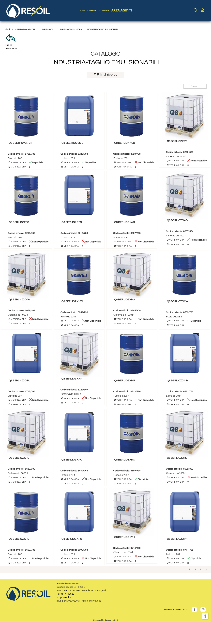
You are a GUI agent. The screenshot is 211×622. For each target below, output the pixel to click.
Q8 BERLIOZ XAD (124, 222)
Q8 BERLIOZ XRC (19, 458)
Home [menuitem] (82, 11)
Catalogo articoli (25, 29)
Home (7, 29)
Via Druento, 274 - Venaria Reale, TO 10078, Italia (82, 590)
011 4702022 (67, 594)
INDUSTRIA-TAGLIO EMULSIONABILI (103, 29)
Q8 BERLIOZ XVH (124, 537)
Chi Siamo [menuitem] (92, 11)
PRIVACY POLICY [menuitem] (182, 609)
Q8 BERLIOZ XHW (19, 299)
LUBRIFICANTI (46, 29)
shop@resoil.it (64, 597)
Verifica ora (18, 162)
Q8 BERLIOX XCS (124, 143)
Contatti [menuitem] (104, 11)
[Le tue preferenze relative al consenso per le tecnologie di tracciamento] (205, 616)
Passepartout (111, 620)
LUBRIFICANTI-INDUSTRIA (70, 29)
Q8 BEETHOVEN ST (20, 143)
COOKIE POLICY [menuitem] (168, 609)
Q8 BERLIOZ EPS (177, 141)
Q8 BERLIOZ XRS (177, 458)
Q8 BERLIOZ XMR (71, 378)
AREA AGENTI (121, 10)
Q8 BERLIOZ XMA (124, 299)
